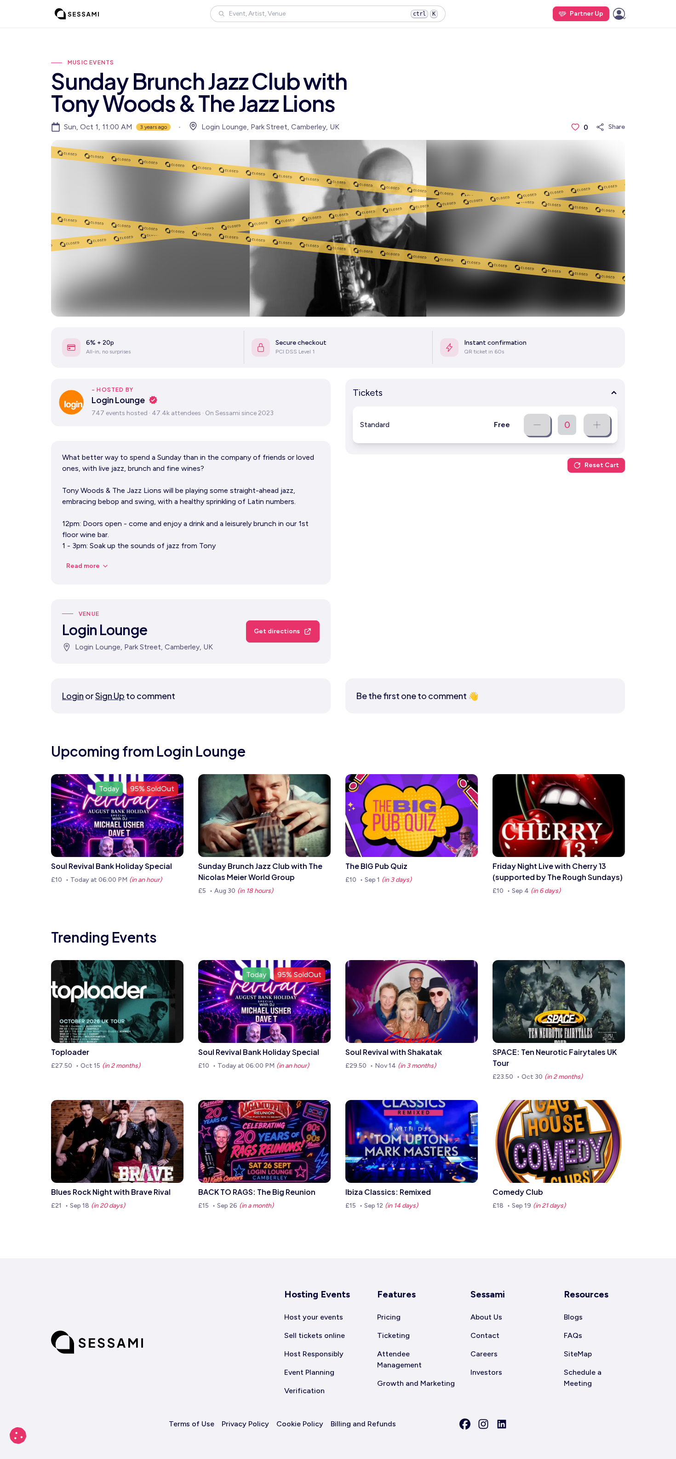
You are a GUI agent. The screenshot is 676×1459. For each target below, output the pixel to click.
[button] (328, 14)
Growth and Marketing (416, 1383)
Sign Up (110, 695)
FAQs (573, 1335)
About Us (486, 1317)
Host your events (313, 1317)
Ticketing (393, 1335)
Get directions (277, 631)
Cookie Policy (299, 1423)
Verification (304, 1390)
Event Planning (309, 1372)
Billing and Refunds (363, 1423)
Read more (83, 566)
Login (73, 695)
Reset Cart (601, 465)
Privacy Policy (245, 1423)
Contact (484, 1335)
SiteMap (578, 1353)
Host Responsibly (314, 1353)
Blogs (573, 1317)
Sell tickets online (314, 1335)
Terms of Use (191, 1423)
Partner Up (586, 13)
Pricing (389, 1317)
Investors (486, 1372)
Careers (484, 1353)
